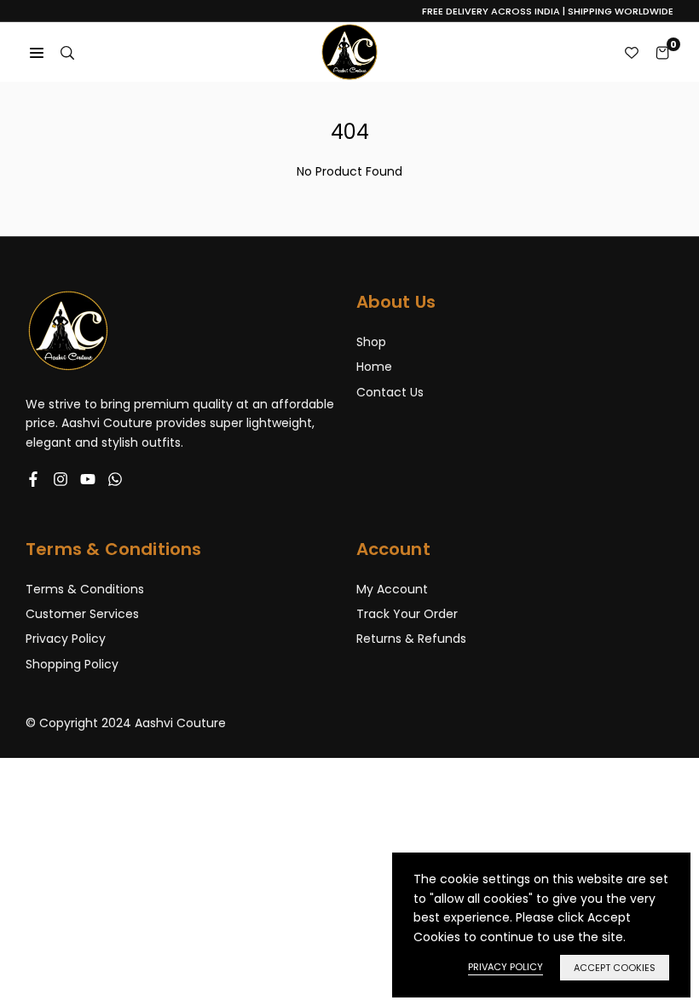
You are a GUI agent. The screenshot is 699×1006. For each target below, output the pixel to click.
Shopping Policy (72, 664)
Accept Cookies (615, 967)
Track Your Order (407, 613)
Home (374, 366)
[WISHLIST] (631, 52)
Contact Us (390, 392)
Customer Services (82, 613)
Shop (371, 341)
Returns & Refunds (411, 638)
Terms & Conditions (85, 589)
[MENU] (36, 52)
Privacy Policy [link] (505, 967)
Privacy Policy (66, 638)
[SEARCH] (67, 52)
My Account (392, 589)
